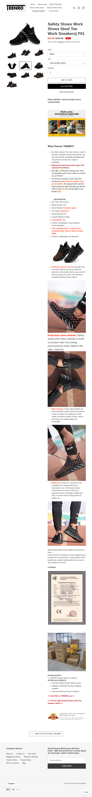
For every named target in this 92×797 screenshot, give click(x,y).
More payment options (67, 92)
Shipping (60, 42)
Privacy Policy (26, 760)
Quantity (51, 68)
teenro (71, 783)
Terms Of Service (12, 763)
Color (50, 50)
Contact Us (20, 754)
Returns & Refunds (31, 757)
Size (49, 59)
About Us (9, 754)
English (11, 783)
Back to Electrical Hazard (48, 734)
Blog (24, 763)
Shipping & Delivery (13, 757)
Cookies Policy (11, 760)
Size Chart (32, 754)
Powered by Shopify (80, 783)
